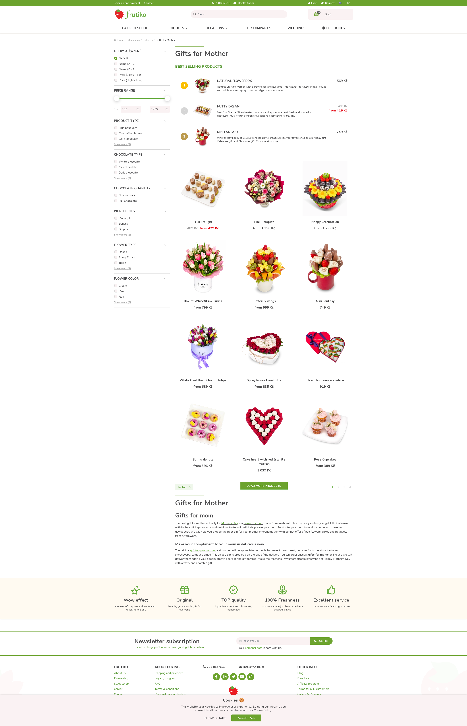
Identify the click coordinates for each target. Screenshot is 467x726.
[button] (215, 718)
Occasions (214, 28)
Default (123, 58)
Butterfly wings (264, 301)
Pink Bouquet (264, 222)
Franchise (303, 678)
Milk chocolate (128, 167)
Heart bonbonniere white (325, 380)
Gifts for (148, 40)
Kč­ (349, 3)
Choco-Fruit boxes (130, 133)
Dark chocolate (128, 173)
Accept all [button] (246, 718)
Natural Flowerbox (234, 81)
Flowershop (121, 678)
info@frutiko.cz (245, 3)
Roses (123, 252)
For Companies (258, 28)
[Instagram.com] (225, 676)
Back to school (136, 28)
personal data (253, 648)
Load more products (264, 486)
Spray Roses (127, 257)
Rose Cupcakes (325, 459)
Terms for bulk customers (313, 689)
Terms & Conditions (167, 689)
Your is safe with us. (260, 648)
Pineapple (125, 218)
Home (120, 40)
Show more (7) (122, 268)
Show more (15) (123, 234)
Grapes (123, 229)
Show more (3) (122, 144)
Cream (123, 286)
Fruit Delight (203, 222)
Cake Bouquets (128, 139)
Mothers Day (229, 523)
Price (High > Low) (130, 80)
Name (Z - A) (127, 69)
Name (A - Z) (127, 64)
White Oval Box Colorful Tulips (203, 380)
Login (314, 3)
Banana (123, 224)
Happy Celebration (325, 222)
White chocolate (129, 162)
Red (121, 297)
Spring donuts (203, 459)
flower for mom (253, 523)
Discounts (335, 28)
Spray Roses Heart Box (264, 380)
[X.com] (233, 676)
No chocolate (127, 195)
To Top (182, 487)
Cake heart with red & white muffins (264, 461)
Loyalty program (165, 678)
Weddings (296, 28)
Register (330, 3)
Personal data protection (170, 694)
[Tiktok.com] (250, 676)
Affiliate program (308, 684)
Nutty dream (228, 106)
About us (120, 673)
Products (175, 28)
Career (118, 689)
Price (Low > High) (130, 75)
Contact (148, 3)
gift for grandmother (203, 550)
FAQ (158, 684)
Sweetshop (121, 684)
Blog (300, 673)
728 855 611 (222, 3)
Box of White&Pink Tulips (203, 301)
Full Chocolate (128, 201)
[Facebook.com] (216, 676)
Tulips (122, 263)
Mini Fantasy (227, 132)
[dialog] (233, 710)
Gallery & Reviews (309, 694)
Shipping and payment (127, 3)
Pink (121, 291)
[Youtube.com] (242, 676)
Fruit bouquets (128, 128)
